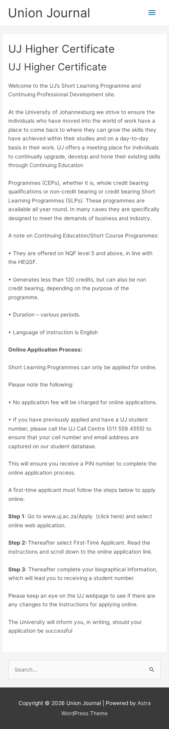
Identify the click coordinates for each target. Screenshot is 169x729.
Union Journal (49, 12)
